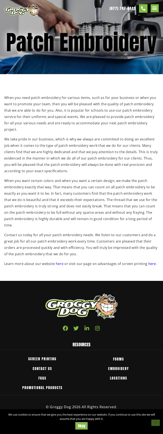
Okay (81, 426)
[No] (155, 423)
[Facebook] (65, 328)
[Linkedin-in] (87, 328)
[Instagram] (97, 328)
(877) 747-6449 (123, 8)
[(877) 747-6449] (143, 8)
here (59, 263)
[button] (155, 8)
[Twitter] (76, 328)
